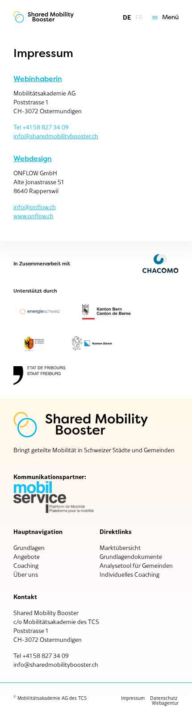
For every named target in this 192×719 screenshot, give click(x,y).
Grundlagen (29, 547)
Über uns (25, 574)
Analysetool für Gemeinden (136, 565)
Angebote (26, 556)
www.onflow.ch (33, 215)
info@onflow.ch (34, 207)
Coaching (25, 565)
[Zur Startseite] (43, 17)
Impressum (133, 698)
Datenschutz (163, 698)
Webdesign (32, 159)
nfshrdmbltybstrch (56, 664)
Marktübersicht (120, 547)
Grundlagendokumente (131, 556)
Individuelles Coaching (129, 574)
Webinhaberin (37, 79)
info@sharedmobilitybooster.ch (55, 136)
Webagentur (165, 703)
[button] (163, 17)
